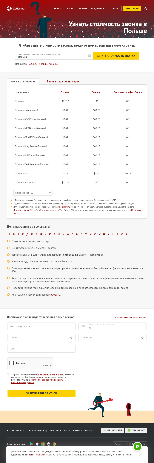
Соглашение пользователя (49, 374)
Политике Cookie (38, 454)
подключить (64, 207)
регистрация (132, 8)
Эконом (65, 92)
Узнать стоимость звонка (116, 56)
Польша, (32, 64)
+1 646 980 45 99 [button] (38, 430)
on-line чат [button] (138, 430)
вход (116, 8)
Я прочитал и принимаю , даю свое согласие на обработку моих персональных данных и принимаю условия (42, 378)
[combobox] (83, 326)
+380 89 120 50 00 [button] (83, 430)
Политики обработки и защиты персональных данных (37, 381)
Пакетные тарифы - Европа (128, 92)
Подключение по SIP (23, 210)
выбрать (55, 294)
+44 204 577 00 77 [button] (60, 430)
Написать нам (114, 430)
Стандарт (97, 92)
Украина (53, 64)
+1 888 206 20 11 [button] (16, 430)
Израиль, (43, 64)
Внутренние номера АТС (50, 210)
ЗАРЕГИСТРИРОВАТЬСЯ (41, 393)
